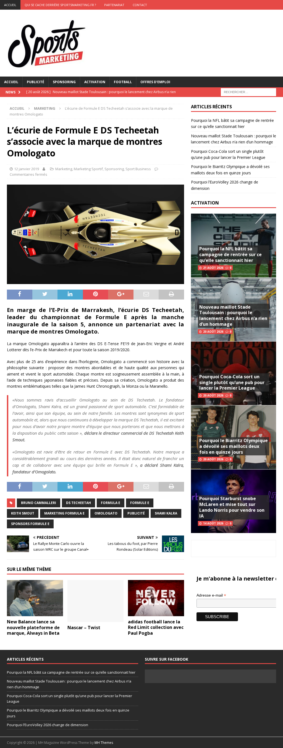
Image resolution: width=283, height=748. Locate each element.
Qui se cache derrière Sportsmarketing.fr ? (60, 5)
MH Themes (104, 742)
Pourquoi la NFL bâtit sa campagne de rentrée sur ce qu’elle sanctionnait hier (230, 254)
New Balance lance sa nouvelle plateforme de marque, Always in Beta (33, 627)
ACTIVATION (205, 203)
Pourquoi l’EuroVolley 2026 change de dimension (47, 724)
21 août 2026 (213, 268)
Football (123, 82)
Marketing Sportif (88, 168)
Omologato (106, 513)
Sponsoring (64, 82)
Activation (94, 82)
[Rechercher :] (248, 91)
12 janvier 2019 (26, 168)
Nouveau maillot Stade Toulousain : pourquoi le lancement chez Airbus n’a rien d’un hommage (233, 315)
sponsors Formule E (30, 523)
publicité (136, 513)
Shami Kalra (166, 513)
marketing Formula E (64, 513)
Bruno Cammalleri (38, 502)
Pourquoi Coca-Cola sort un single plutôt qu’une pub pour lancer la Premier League (231, 382)
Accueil (11, 82)
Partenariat (114, 5)
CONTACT (140, 5)
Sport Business (138, 168)
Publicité (35, 82)
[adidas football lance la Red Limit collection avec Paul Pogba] (156, 598)
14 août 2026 (213, 523)
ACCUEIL (10, 5)
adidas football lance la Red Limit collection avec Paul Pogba (156, 627)
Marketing (63, 168)
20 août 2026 (213, 332)
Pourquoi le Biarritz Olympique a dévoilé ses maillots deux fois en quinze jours (233, 446)
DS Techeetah (78, 502)
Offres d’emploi (155, 82)
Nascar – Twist (83, 627)
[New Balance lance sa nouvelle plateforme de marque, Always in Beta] (35, 598)
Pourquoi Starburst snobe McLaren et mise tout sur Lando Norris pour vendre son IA (231, 507)
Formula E (110, 502)
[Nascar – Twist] (95, 601)
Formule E (139, 502)
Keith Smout (22, 513)
